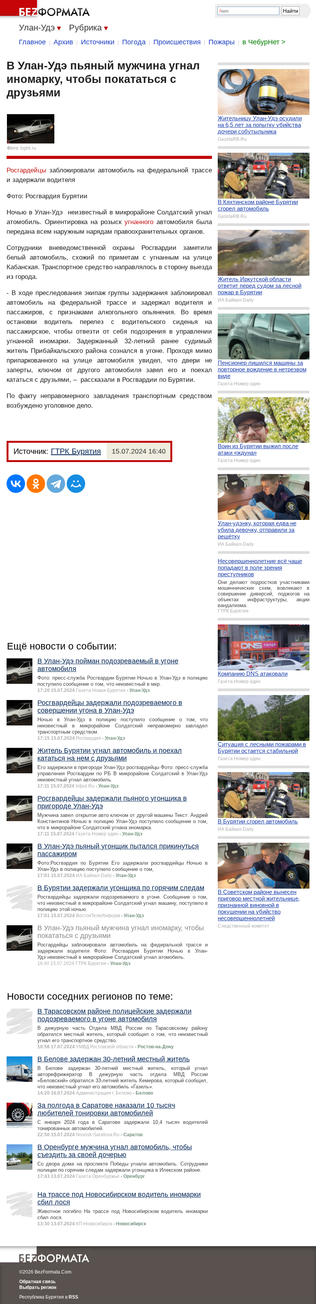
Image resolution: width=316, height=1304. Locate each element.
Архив (63, 42)
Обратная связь (37, 1281)
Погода (134, 42)
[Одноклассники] (36, 483)
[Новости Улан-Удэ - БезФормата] (46, 9)
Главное (32, 42)
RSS (73, 1297)
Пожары (221, 42)
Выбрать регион (37, 1287)
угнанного (138, 222)
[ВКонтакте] (16, 483)
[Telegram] (56, 483)
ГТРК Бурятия (76, 451)
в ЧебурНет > (264, 42)
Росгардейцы (26, 170)
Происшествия (177, 42)
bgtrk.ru (28, 148)
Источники (97, 42)
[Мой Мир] (76, 483)
